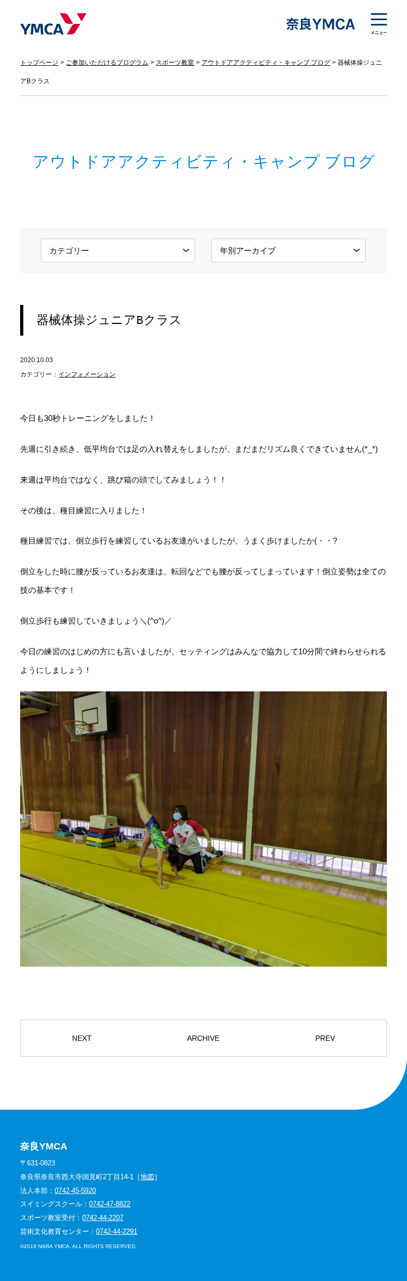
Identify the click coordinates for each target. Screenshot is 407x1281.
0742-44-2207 (102, 1218)
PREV (325, 1038)
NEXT (82, 1038)
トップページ (39, 62)
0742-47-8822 (109, 1204)
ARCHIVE (203, 1038)
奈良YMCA (53, 23)
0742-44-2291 (116, 1231)
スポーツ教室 (175, 62)
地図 (147, 1177)
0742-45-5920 (75, 1191)
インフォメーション (87, 374)
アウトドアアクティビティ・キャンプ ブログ (265, 62)
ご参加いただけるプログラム (107, 62)
